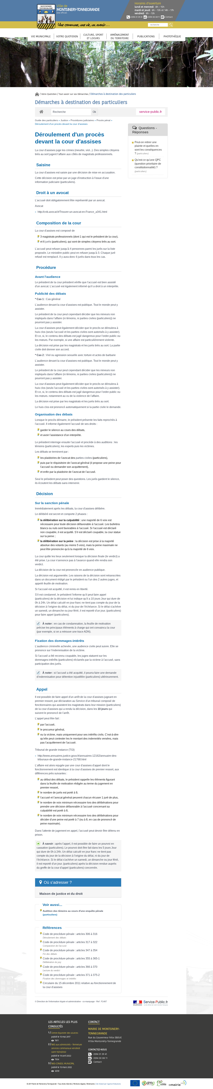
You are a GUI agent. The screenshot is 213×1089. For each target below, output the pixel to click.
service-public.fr (150, 111)
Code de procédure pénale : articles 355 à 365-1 (71, 958)
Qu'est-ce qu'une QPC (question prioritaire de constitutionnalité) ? (148, 163)
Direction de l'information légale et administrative (59, 1001)
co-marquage (89, 1001)
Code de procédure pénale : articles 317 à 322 (70, 942)
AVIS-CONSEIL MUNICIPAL (62, 1064)
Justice (64, 120)
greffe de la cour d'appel (54, 867)
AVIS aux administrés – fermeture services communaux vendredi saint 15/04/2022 (66, 1048)
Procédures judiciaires (82, 120)
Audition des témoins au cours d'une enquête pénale (73, 911)
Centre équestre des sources (64, 1033)
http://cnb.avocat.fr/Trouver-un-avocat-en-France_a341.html (72, 211)
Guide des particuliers (46, 120)
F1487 (104, 1001)
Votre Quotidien (49, 94)
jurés (48, 241)
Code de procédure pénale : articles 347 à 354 (70, 950)
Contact (169, 17)
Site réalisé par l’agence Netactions (108, 1084)
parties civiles (88, 318)
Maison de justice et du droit (61, 893)
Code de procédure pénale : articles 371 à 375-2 (71, 975)
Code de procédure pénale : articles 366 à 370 (70, 966)
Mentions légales (79, 1084)
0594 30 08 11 (154, 17)
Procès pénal (103, 120)
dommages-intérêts (46, 659)
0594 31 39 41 (136, 17)
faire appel (100, 594)
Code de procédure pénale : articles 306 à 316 (70, 934)
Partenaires (91, 1084)
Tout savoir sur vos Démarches (73, 94)
